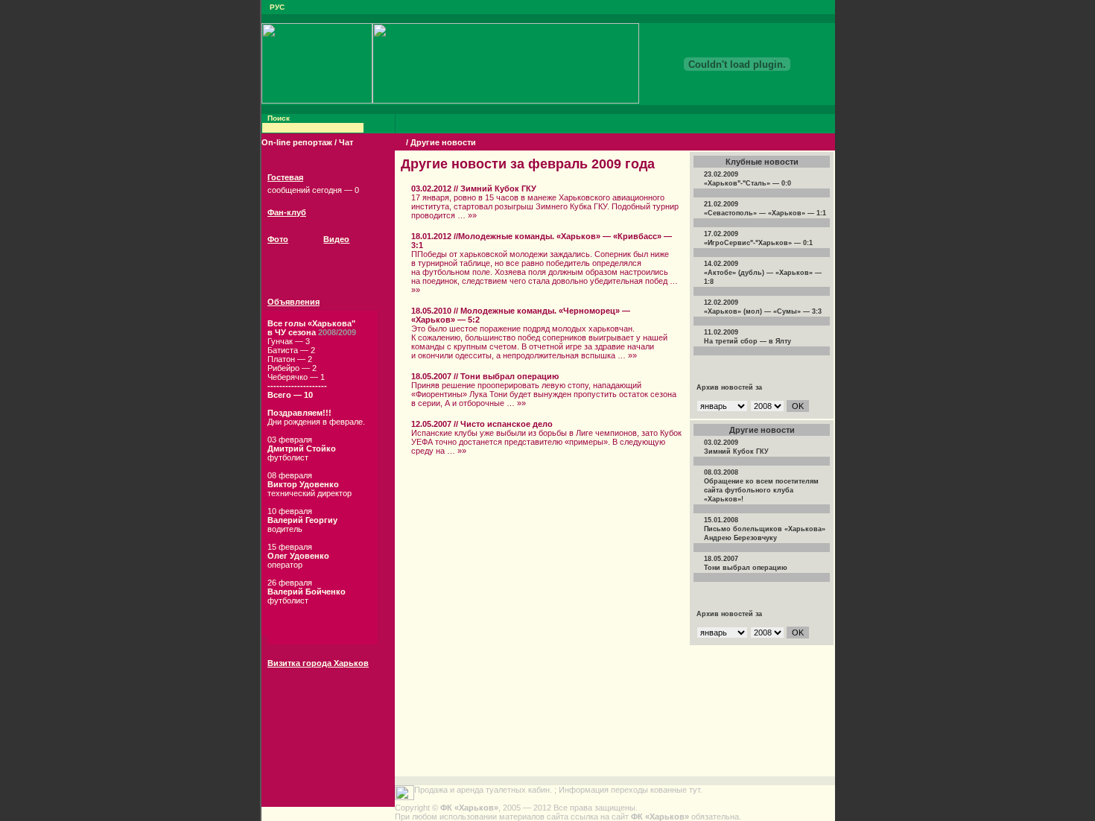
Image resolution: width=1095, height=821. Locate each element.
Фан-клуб (286, 212)
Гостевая (285, 177)
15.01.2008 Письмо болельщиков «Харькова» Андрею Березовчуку (764, 529)
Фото (277, 239)
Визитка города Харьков (318, 663)
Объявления (293, 301)
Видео (336, 239)
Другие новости (443, 142)
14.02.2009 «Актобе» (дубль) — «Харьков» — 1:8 (763, 272)
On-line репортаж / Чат (307, 142)
